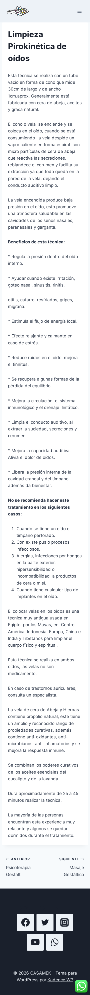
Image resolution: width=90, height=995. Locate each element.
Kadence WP (60, 979)
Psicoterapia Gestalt (18, 867)
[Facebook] (25, 922)
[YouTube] (35, 942)
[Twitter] (45, 922)
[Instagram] (64, 922)
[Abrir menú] (79, 11)
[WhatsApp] (54, 942)
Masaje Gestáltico (71, 867)
